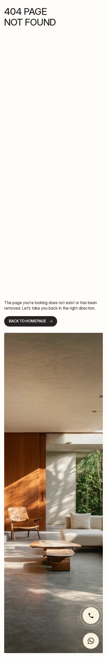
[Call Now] (91, 615)
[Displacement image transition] (53, 493)
